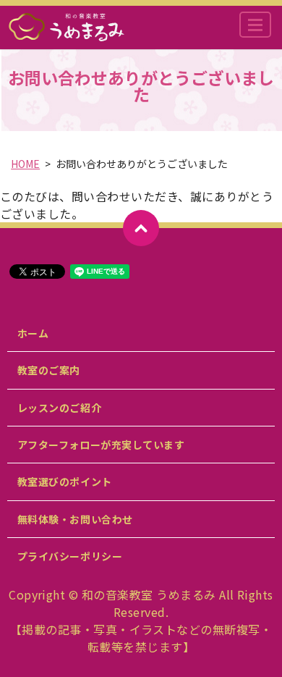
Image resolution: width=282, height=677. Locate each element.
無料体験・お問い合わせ (75, 519)
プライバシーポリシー (70, 556)
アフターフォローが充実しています (101, 444)
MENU (255, 25)
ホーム (33, 333)
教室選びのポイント (64, 481)
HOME (25, 163)
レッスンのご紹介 (59, 407)
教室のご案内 (48, 370)
